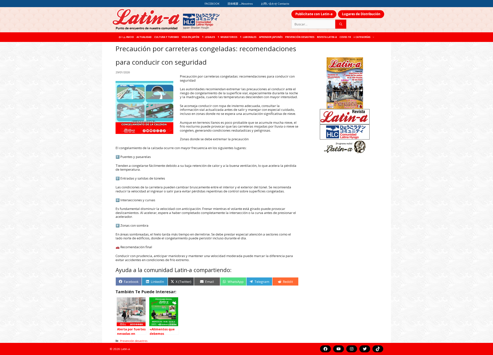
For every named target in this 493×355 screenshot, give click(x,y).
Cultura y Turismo (166, 37)
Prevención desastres (299, 37)
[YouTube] (338, 348)
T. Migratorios (227, 37)
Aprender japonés (271, 37)
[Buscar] (340, 24)
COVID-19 (345, 37)
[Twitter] (364, 348)
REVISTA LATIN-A (327, 37)
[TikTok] (377, 348)
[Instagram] (351, 348)
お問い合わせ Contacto (275, 3)
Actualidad (144, 37)
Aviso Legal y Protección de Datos (154, 349)
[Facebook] (325, 348)
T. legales (208, 37)
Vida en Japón (190, 37)
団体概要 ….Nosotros (240, 3)
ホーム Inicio (126, 37)
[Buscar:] (313, 24)
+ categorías (361, 37)
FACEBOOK (212, 3)
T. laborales (248, 37)
